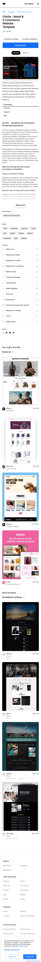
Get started (29, 4)
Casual (33, 228)
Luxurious (24, 228)
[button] (38, 3)
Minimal (29, 233)
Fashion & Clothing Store (11, 215)
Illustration (14, 228)
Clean (16, 238)
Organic (21, 233)
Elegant (12, 233)
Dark (5, 233)
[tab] (20, 105)
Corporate (6, 238)
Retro (5, 228)
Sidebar (23, 238)
